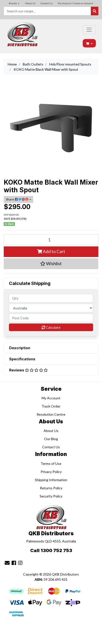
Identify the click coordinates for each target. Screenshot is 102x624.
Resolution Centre (51, 414)
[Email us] (7, 563)
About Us (30, 3)
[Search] (94, 11)
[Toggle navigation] (89, 29)
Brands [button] (13, 3)
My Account (51, 398)
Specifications (22, 359)
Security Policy (51, 496)
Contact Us (47, 3)
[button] (51, 263)
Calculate (52, 327)
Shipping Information (51, 480)
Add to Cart (53, 251)
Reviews (17, 370)
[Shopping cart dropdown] (89, 43)
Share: (10, 199)
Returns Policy (51, 488)
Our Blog (51, 439)
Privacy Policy (51, 472)
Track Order (51, 406)
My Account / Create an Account (75, 3)
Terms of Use (51, 463)
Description (19, 348)
